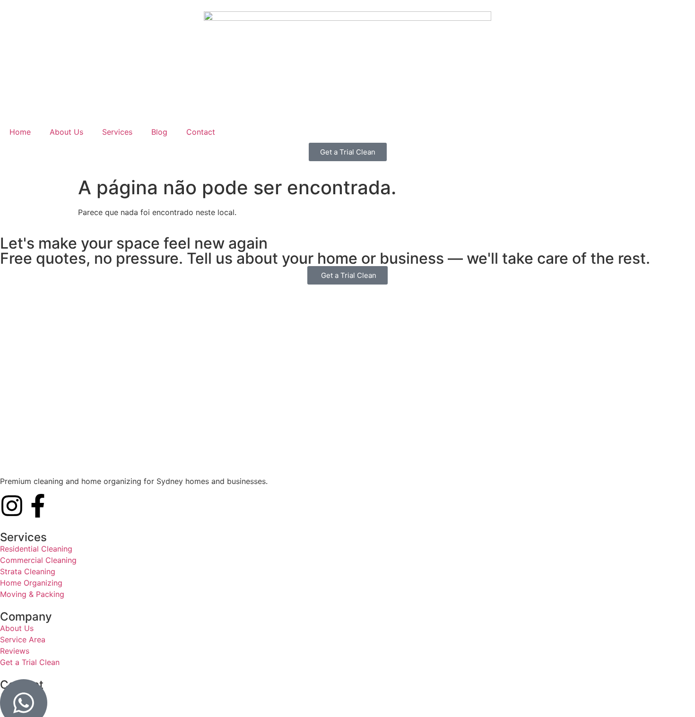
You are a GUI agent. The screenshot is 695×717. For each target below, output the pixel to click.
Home (20, 132)
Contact (200, 132)
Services (117, 132)
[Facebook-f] (38, 506)
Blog (159, 132)
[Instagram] (12, 506)
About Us (66, 132)
